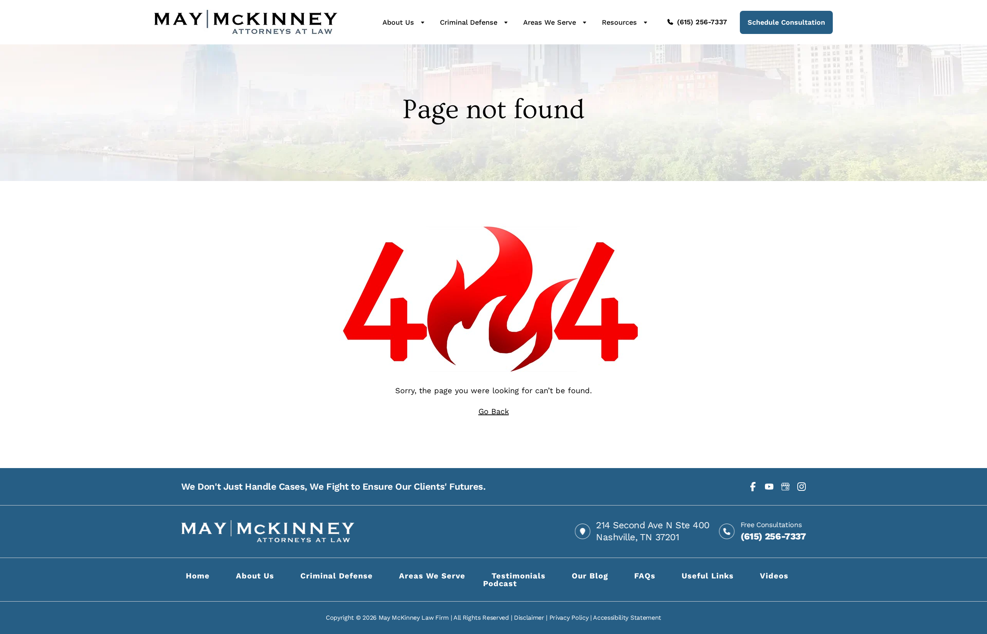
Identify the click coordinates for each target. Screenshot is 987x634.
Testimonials (519, 575)
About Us (398, 22)
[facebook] (753, 486)
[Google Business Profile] (785, 486)
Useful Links (708, 575)
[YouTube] (769, 486)
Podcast (500, 583)
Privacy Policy (569, 617)
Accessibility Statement (627, 617)
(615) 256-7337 (702, 22)
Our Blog (590, 575)
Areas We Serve (549, 22)
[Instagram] (801, 486)
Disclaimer (529, 617)
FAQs (644, 575)
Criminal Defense (468, 22)
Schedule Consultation (786, 22)
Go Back (493, 411)
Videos (774, 575)
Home (198, 575)
